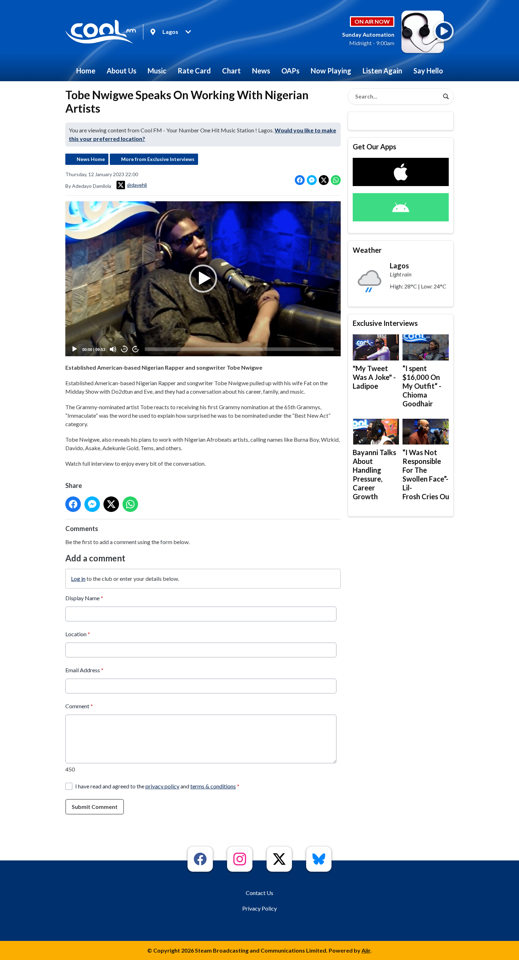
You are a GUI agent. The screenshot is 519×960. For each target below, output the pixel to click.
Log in (78, 578)
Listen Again (382, 70)
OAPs (290, 70)
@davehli (137, 185)
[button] (203, 278)
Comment (79, 706)
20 (124, 349)
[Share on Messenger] (312, 180)
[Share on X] (324, 180)
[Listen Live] (444, 31)
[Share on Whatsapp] (336, 180)
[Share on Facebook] (300, 180)
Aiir (366, 950)
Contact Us (259, 892)
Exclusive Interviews (385, 323)
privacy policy (162, 786)
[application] (203, 278)
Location (77, 634)
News (261, 70)
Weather (367, 250)
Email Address (84, 670)
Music (157, 70)
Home (85, 70)
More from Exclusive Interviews (158, 159)
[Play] (74, 349)
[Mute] (113, 349)
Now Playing (331, 70)
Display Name (84, 598)
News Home (91, 159)
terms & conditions (213, 786)
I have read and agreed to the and (157, 786)
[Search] (446, 96)
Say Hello (428, 70)
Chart (231, 70)
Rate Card (194, 70)
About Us (121, 70)
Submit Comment (95, 806)
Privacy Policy (259, 908)
